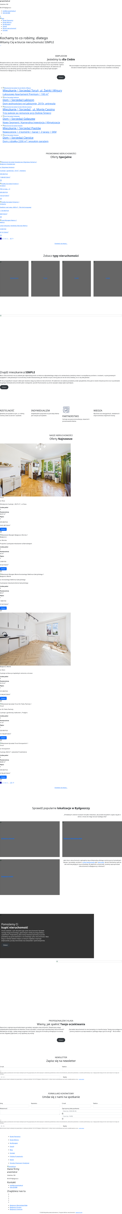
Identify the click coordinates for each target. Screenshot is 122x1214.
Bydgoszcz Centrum (16, 1209)
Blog (11, 1150)
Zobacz (61, 77)
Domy (45, 278)
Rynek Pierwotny (8, 20)
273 (11, 783)
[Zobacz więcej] (0, 45)
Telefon (64, 1067)
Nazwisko (34, 1103)
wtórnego (101, 862)
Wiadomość (3, 1108)
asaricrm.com (79, 1212)
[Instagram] (10, 1200)
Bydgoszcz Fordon (15, 1207)
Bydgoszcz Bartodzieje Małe (18, 1205)
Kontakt (5, 30)
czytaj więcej (81, 1079)
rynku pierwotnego (89, 862)
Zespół (5, 26)
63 (11, 238)
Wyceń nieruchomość (9, 28)
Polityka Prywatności (16, 1156)
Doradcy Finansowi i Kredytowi (19, 1163)
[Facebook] (10, 1194)
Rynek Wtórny (7, 22)
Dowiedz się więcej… (61, 243)
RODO (12, 1160)
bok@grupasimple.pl (9, 11)
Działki (77, 278)
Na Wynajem (7, 24)
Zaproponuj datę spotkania (70, 1108)
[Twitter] (10, 1196)
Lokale (108, 278)
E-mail (2, 1067)
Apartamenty (14, 278)
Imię (1, 1103)
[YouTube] (10, 1198)
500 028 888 (6, 13)
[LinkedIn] (10, 1202)
